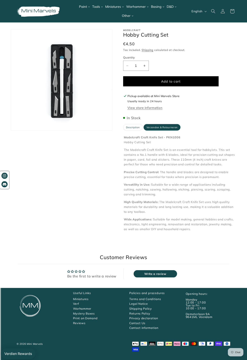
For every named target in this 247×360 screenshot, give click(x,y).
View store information (145, 108)
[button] (213, 11)
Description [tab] (133, 127)
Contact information (143, 328)
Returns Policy (139, 313)
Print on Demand (85, 318)
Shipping (147, 50)
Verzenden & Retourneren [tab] (162, 127)
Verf (76, 303)
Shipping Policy (140, 308)
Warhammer (82, 308)
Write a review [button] (155, 274)
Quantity (129, 57)
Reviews (79, 323)
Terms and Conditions (145, 299)
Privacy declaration (143, 318)
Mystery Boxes (84, 313)
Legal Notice (138, 303)
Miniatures (81, 299)
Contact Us (137, 323)
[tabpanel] (179, 183)
